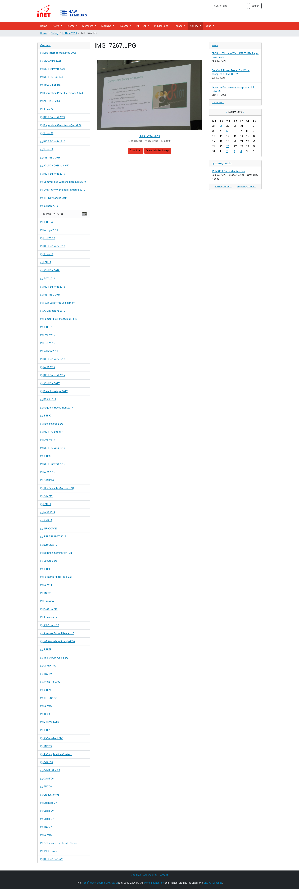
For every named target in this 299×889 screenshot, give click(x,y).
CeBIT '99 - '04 (51, 770)
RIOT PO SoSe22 (53, 859)
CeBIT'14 (48, 480)
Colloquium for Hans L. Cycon (60, 843)
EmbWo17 (49, 439)
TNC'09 (47, 746)
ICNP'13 (47, 520)
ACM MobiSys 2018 (54, 310)
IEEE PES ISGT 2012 (54, 536)
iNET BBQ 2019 (52, 157)
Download (135, 150)
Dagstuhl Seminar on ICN (57, 552)
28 (221, 125)
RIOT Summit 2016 (54, 464)
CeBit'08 (48, 762)
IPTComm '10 (51, 625)
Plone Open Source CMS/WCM (99, 882)
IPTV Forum (50, 851)
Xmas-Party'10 (51, 617)
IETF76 (47, 689)
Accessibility (150, 875)
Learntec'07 (50, 802)
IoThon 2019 (69, 33)
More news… (218, 102)
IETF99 (47, 415)
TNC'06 (47, 786)
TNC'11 (47, 593)
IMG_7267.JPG (149, 136)
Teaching (106, 26)
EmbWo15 (49, 335)
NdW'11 (47, 585)
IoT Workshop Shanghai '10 (59, 641)
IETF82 (47, 569)
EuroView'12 (50, 544)
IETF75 (47, 730)
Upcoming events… (246, 186)
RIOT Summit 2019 (54, 173)
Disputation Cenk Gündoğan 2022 (62, 125)
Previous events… (223, 186)
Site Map (136, 875)
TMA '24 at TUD (52, 85)
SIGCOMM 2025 (52, 60)
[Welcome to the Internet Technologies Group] (65, 11)
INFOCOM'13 (50, 528)
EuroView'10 (50, 601)
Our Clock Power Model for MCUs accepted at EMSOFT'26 (231, 72)
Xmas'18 (48, 254)
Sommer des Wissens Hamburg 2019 (64, 181)
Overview (45, 45)
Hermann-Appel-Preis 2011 (58, 576)
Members (87, 26)
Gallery (194, 26)
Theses (178, 26)
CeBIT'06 (48, 778)
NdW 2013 (49, 512)
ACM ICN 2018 (51, 270)
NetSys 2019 (50, 230)
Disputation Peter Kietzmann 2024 (63, 93)
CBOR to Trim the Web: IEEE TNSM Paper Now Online (235, 55)
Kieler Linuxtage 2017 (55, 391)
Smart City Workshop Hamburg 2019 (64, 189)
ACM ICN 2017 (51, 383)
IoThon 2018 (50, 351)
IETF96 (47, 456)
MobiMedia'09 (51, 722)
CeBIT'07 (48, 819)
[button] (62, 26)
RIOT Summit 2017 (54, 375)
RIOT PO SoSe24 (53, 77)
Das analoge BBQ (53, 423)
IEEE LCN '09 (50, 698)
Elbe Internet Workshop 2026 (59, 52)
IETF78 (47, 649)
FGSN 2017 (49, 399)
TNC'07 (47, 827)
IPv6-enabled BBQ (53, 738)
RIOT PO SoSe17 (53, 431)
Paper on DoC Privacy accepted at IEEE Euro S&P (234, 89)
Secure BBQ (50, 560)
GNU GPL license (212, 882)
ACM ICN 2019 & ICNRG (56, 165)
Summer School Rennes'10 (58, 633)
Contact (163, 875)
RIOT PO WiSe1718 (54, 359)
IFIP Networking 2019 (55, 198)
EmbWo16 (49, 343)
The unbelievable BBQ (55, 657)
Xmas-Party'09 (51, 681)
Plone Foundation (154, 882)
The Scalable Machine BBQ (58, 488)
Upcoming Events (222, 163)
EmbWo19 (49, 238)
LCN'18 (47, 262)
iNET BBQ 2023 (52, 101)
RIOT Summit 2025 (54, 68)
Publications (161, 26)
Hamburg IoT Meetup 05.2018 (60, 319)
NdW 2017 (49, 367)
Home (43, 26)
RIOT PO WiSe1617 (54, 448)
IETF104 (48, 222)
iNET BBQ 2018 (52, 294)
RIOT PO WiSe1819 (54, 246)
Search (255, 5)
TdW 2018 (49, 278)
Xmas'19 (48, 149)
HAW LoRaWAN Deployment (59, 302)
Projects (124, 26)
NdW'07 (47, 835)
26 (227, 146)
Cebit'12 (48, 496)
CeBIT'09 (48, 810)
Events (71, 26)
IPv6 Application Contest (57, 754)
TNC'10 (47, 673)
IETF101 (48, 327)
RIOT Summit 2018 (54, 286)
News (56, 26)
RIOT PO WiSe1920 (54, 141)
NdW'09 (47, 706)
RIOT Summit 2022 (54, 117)
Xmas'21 (48, 133)
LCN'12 (47, 504)
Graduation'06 (51, 794)
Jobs (208, 26)
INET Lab (141, 26)
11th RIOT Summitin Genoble (228, 171)
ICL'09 (46, 714)
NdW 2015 (49, 472)
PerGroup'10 (50, 609)
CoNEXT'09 (49, 665)
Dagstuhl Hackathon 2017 (58, 407)
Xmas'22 (48, 109)
